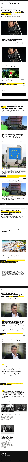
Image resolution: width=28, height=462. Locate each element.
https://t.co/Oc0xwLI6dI (19, 368)
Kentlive (6, 136)
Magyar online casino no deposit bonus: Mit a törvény (6, 415)
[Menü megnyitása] (26, 3)
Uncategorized (3, 7)
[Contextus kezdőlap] (14, 3)
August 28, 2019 (14, 369)
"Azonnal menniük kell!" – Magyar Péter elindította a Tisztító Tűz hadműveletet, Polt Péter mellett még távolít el (7, 437)
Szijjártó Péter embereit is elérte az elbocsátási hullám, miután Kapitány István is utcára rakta (20, 415)
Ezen (23, 273)
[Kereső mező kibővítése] (24, 3)
